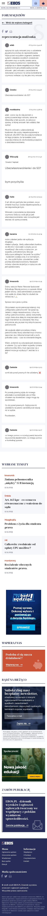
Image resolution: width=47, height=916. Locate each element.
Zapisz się (22, 723)
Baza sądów (6, 861)
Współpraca (28, 852)
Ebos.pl (4, 864)
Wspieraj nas (12, 665)
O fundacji (27, 855)
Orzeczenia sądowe (9, 855)
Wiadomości (6, 858)
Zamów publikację (15, 825)
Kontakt (26, 861)
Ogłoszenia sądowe (9, 852)
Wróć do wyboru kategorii (19, 23)
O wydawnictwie (30, 858)
